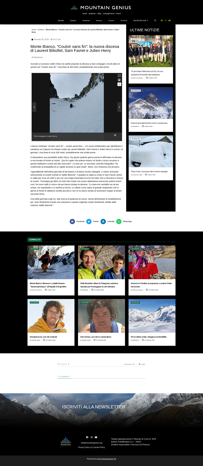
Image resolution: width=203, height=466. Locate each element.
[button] (78, 221)
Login (143, 364)
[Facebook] (161, 20)
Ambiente (86, 20)
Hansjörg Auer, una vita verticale (43, 337)
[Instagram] (165, 20)
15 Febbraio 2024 (101, 340)
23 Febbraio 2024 (99, 290)
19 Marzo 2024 (152, 78)
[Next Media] (119, 107)
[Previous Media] (34, 107)
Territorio (124, 20)
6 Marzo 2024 (148, 126)
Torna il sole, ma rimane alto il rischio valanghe (149, 172)
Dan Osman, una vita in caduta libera (95, 337)
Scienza (99, 20)
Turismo (111, 20)
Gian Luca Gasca (138, 78)
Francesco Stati (137, 174)
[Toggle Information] (119, 84)
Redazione (136, 126)
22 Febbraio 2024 (153, 290)
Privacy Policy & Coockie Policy (91, 447)
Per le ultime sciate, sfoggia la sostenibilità (148, 337)
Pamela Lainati (36, 340)
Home (34, 30)
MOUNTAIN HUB (139, 20)
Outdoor (73, 20)
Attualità (61, 20)
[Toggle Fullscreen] (119, 75)
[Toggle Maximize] (119, 80)
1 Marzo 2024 (51, 290)
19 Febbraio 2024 (50, 340)
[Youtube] (169, 20)
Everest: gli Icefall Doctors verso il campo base (149, 123)
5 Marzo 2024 (151, 174)
